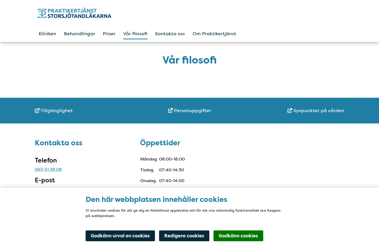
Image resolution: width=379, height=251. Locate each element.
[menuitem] (86, 110)
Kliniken (47, 34)
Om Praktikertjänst (214, 34)
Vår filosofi (135, 34)
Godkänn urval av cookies (120, 236)
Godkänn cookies (238, 236)
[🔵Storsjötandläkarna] (83, 13)
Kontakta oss (170, 34)
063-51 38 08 (48, 169)
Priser (109, 34)
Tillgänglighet (56, 110)
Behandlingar (79, 34)
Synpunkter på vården (318, 110)
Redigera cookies (184, 236)
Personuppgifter (192, 110)
